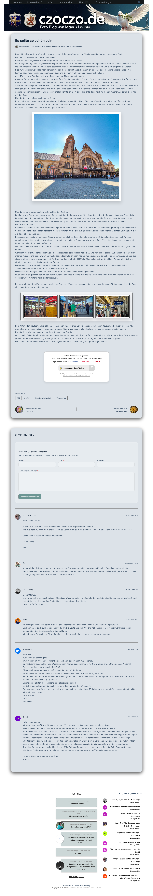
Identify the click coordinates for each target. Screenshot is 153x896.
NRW (26, 398)
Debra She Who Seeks (123, 823)
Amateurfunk (67, 2)
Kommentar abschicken (30, 497)
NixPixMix (113, 875)
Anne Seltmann (29, 515)
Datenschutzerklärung (82, 886)
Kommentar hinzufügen (28, 471)
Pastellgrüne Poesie (132, 842)
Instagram (85, 362)
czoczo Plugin (103, 2)
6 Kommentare (77, 46)
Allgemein (48, 46)
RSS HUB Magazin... (76, 877)
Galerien (17, 2)
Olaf (119, 842)
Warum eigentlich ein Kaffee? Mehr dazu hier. (76, 376)
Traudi (25, 717)
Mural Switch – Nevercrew (129, 800)
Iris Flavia (121, 833)
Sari (24, 563)
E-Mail (61, 461)
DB (18, 398)
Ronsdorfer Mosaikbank (130, 807)
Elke (114, 800)
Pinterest (96, 362)
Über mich (84, 2)
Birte (25, 619)
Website (100, 461)
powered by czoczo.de (39, 2)
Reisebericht (61, 398)
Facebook (74, 362)
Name (21, 461)
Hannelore (27, 649)
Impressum (67, 886)
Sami (113, 869)
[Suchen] (139, 2)
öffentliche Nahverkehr (42, 398)
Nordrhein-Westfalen (60, 46)
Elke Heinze (28, 590)
